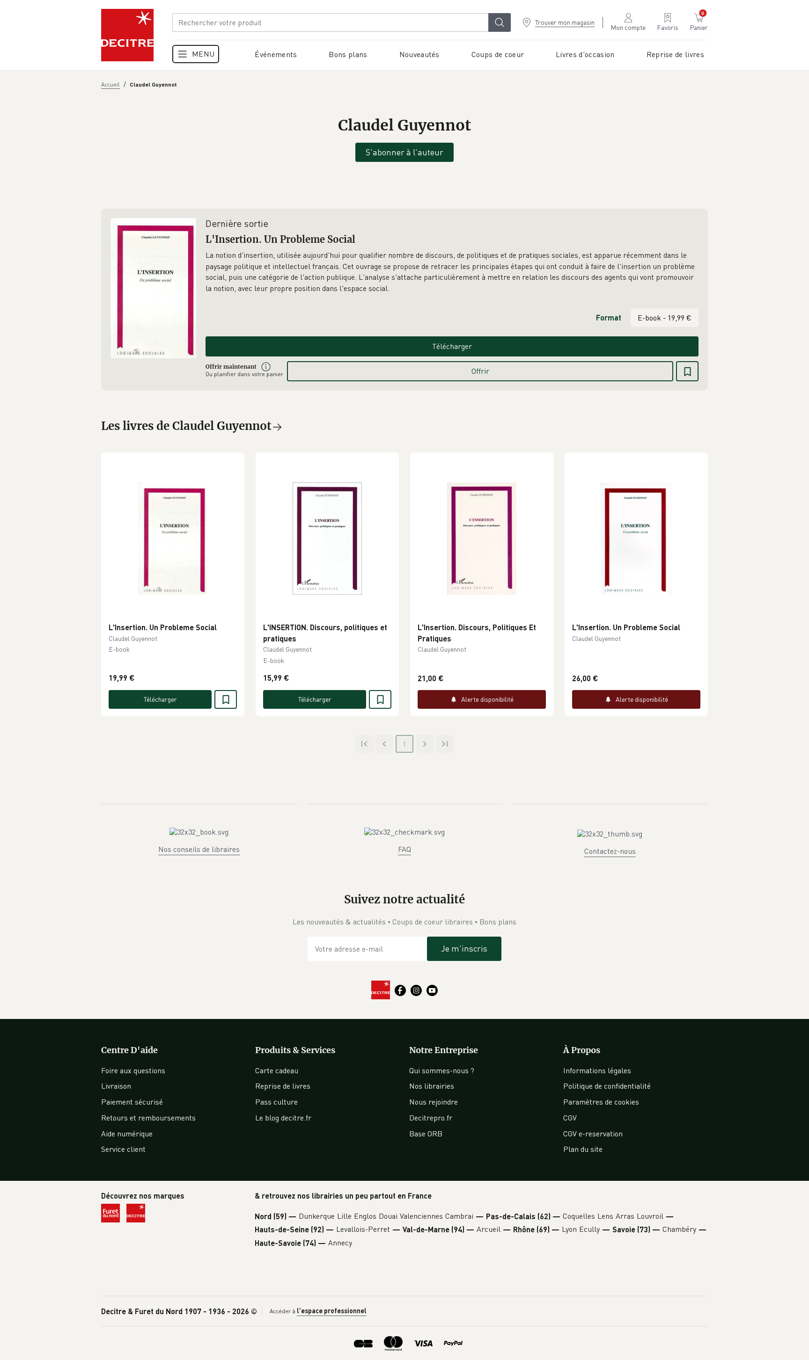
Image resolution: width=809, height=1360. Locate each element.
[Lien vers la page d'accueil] (127, 35)
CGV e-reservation (593, 1133)
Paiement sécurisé (132, 1101)
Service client (123, 1149)
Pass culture (276, 1101)
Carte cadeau (276, 1070)
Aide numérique (127, 1133)
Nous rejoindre (433, 1101)
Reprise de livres (282, 1086)
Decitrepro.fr (430, 1117)
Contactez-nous (610, 851)
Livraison (116, 1086)
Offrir (480, 371)
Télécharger (452, 346)
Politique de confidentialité (607, 1086)
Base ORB (425, 1133)
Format (608, 317)
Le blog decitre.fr (283, 1117)
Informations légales (597, 1070)
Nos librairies (431, 1086)
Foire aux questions (133, 1070)
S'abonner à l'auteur (404, 152)
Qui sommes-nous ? (441, 1070)
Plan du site (583, 1149)
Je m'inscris (464, 948)
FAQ (404, 849)
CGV (570, 1117)
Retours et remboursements (148, 1117)
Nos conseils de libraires (199, 849)
